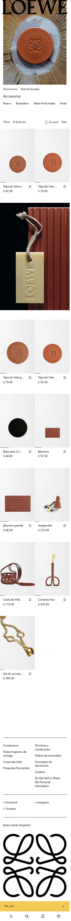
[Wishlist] (43, 916)
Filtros (6, 122)
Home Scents (10, 89)
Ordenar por (19, 122)
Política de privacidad (48, 750)
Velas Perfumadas (30, 89)
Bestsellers (22, 103)
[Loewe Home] (34, 7)
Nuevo (7, 103)
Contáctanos (11, 740)
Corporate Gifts (12, 756)
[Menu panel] (11, 916)
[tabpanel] (35, 255)
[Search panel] (27, 916)
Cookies (40, 766)
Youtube (11, 803)
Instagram (43, 797)
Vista (63, 122)
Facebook (12, 797)
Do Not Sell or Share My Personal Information (47, 777)
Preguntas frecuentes (16, 762)
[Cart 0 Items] (58, 916)
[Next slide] (62, 255)
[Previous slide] (7, 255)
